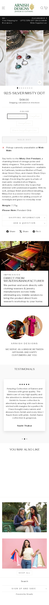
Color (24, 111)
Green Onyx (24, 123)
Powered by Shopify (24, 594)
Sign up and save (24, 589)
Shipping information (24, 218)
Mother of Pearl (17, 116)
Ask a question (24, 223)
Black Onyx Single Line (24, 130)
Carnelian (35, 116)
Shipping (13, 102)
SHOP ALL (24, 573)
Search (24, 581)
